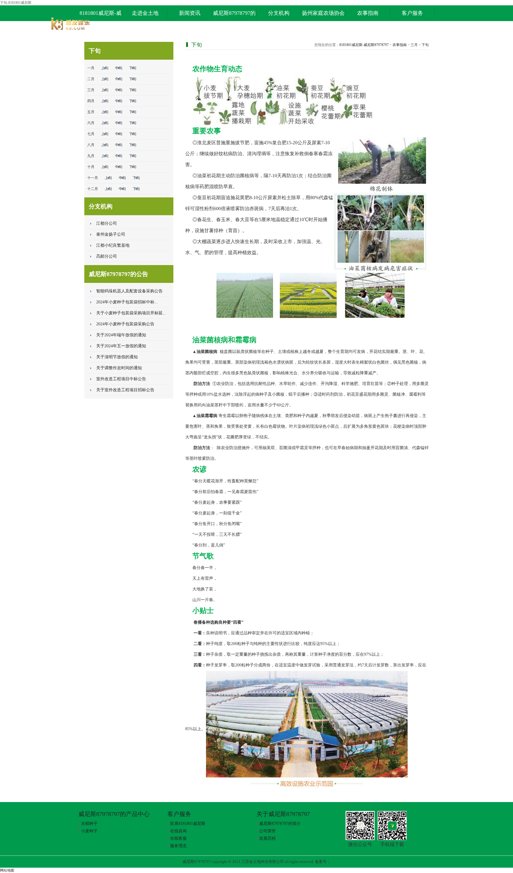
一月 (90, 68)
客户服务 (412, 13)
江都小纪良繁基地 (112, 245)
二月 (90, 79)
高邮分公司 (106, 256)
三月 (90, 90)
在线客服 (178, 838)
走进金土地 (145, 13)
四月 (90, 101)
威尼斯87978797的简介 (280, 823)
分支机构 (278, 13)
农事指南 (368, 13)
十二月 (92, 189)
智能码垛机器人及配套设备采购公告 (129, 291)
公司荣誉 (267, 831)
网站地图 (7, 870)
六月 (90, 123)
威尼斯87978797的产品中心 (234, 15)
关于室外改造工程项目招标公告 (125, 390)
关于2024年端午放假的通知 (121, 335)
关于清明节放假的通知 (117, 357)
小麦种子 (89, 831)
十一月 (92, 178)
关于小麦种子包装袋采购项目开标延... (131, 313)
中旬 (118, 68)
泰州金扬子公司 (110, 234)
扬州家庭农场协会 (323, 13)
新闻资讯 (189, 13)
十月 (90, 167)
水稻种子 (89, 823)
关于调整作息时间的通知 (119, 368)
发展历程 (267, 838)
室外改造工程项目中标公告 (121, 379)
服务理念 (178, 846)
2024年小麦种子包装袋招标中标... (127, 302)
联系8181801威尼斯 (187, 823)
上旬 (104, 68)
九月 (90, 156)
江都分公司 (106, 223)
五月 (90, 112)
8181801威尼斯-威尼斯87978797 (100, 15)
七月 (90, 134)
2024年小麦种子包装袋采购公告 (125, 324)
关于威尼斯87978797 (283, 814)
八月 (90, 145)
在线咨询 (178, 831)
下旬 (132, 68)
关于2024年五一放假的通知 (121, 346)
